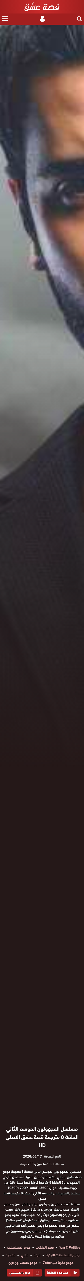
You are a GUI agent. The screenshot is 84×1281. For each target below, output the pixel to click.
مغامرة (10, 1255)
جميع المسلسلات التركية (63, 1255)
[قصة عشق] (42, 6)
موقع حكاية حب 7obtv (58, 1262)
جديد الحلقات (45, 1247)
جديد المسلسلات (18, 1247)
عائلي (24, 1255)
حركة (37, 1255)
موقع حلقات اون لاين (23, 1262)
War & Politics (69, 1247)
